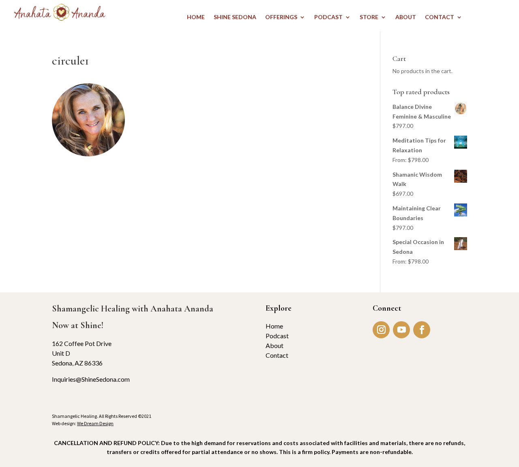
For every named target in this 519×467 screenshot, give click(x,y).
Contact (277, 355)
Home (274, 326)
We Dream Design (95, 423)
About (274, 345)
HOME (196, 17)
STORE (369, 17)
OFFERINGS (281, 17)
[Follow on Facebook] (421, 329)
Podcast (277, 335)
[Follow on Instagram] (381, 329)
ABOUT (405, 17)
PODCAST (328, 17)
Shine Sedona (235, 17)
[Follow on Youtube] (401, 329)
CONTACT (439, 17)
